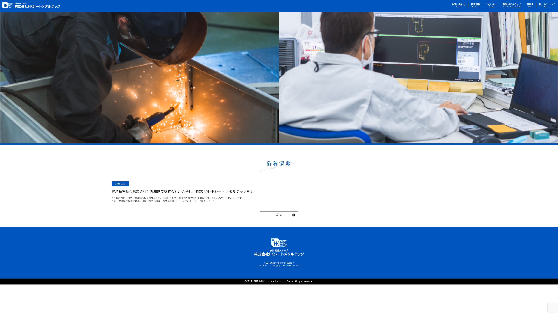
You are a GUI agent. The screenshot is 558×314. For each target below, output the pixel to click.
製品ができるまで (512, 5)
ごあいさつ (491, 5)
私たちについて (547, 5)
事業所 (530, 5)
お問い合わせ (459, 5)
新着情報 (475, 5)
